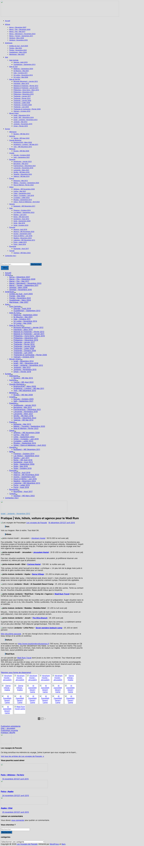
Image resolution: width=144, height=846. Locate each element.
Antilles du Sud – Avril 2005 (18, 46)
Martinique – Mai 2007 (17, 54)
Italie (11, 208)
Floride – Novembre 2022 (18, 50)
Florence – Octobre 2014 (22, 210)
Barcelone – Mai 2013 (20, 163)
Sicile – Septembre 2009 (21, 221)
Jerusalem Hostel (41, 552)
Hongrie (12, 204)
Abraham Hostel (38, 538)
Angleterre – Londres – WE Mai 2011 (25, 144)
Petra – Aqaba (7, 791)
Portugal (12, 227)
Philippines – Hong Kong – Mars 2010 (26, 90)
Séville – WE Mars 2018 (21, 172)
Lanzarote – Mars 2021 (21, 170)
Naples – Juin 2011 (19, 214)
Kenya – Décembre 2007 (17, 27)
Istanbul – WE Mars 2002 (22, 253)
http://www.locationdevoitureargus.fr (33, 644)
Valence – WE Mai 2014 (21, 176)
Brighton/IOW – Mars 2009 (22, 142)
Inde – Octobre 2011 (20, 73)
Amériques (8, 43)
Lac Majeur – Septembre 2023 (23, 212)
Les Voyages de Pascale (27, 844)
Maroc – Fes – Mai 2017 (17, 31)
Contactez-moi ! (10, 255)
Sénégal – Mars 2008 (16, 38)
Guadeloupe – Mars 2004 (18, 52)
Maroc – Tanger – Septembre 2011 (21, 36)
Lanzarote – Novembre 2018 (23, 168)
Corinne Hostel (34, 564)
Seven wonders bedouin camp (49, 628)
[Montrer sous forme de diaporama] (16, 672)
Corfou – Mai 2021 (19, 191)
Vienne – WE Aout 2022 (21, 138)
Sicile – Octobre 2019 (20, 225)
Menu (5, 268)
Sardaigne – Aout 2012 (21, 219)
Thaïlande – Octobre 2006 (22, 105)
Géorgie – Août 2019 (20, 62)
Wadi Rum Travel (62, 594)
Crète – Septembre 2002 (22, 193)
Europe (7, 129)
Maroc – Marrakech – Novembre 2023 (22, 34)
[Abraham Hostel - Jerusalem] (7, 678)
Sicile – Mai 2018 (19, 223)
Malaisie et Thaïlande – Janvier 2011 (25, 88)
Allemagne (12, 132)
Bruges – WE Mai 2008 (21, 151)
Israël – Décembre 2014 (21, 115)
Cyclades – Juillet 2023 (21, 197)
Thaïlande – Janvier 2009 (22, 100)
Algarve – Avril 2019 (20, 229)
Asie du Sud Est (14, 79)
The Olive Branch (39, 618)
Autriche (12, 136)
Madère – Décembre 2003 (22, 238)
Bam (63, 844)
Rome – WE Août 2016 (21, 217)
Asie (6, 57)
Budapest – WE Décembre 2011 (24, 206)
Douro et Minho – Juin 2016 (22, 236)
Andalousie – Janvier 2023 (22, 161)
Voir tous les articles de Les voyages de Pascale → (22, 756)
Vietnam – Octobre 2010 (21, 111)
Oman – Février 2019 (20, 126)
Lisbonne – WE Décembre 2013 (24, 240)
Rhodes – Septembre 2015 (22, 200)
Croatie (11, 153)
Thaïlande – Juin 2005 (21, 107)
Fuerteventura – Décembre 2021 (24, 166)
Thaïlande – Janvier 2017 (22, 96)
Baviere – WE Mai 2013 (21, 134)
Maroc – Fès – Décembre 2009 (19, 29)
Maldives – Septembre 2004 (23, 69)
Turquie (11, 251)
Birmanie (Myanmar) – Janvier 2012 (25, 81)
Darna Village (38, 574)
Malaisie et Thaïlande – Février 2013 (25, 86)
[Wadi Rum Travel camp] (20, 710)
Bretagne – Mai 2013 (20, 181)
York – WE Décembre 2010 (22, 147)
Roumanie (12, 246)
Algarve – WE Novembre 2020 (23, 231)
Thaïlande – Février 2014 (21, 98)
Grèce (11, 187)
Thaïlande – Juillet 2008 (21, 102)
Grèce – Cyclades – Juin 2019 (23, 195)
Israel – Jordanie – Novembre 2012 (25, 120)
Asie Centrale (13, 60)
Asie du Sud (13, 66)
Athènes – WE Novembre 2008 (24, 189)
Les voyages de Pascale (36, 523)
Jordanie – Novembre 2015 (22, 124)
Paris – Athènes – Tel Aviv (12, 775)
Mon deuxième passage (11, 634)
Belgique (12, 149)
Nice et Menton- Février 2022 (23, 185)
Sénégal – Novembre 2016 (18, 40)
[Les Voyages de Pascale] (60, 16)
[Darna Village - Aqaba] (70, 678)
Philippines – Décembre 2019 (23, 94)
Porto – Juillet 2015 (20, 242)
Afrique (7, 24)
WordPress (54, 844)
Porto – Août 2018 (19, 244)
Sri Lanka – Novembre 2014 (23, 75)
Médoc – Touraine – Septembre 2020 (26, 183)
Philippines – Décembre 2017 (23, 92)
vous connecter (17, 820)
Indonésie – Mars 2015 (21, 83)
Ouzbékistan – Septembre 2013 (24, 64)
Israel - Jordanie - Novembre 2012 (15, 514)
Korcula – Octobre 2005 (21, 155)
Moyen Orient (14, 113)
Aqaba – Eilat (6, 808)
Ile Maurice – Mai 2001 (21, 71)
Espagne (12, 159)
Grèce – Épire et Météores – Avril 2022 (26, 202)
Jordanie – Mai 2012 (20, 122)
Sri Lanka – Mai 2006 (20, 77)
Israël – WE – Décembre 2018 (23, 117)
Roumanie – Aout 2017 (21, 248)
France (11, 178)
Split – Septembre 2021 (21, 157)
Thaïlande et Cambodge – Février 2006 (27, 109)
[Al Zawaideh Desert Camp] (32, 689)
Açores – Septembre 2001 (22, 234)
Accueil (7, 21)
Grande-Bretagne (15, 140)
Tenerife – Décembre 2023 (22, 174)
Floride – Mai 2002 (15, 48)
